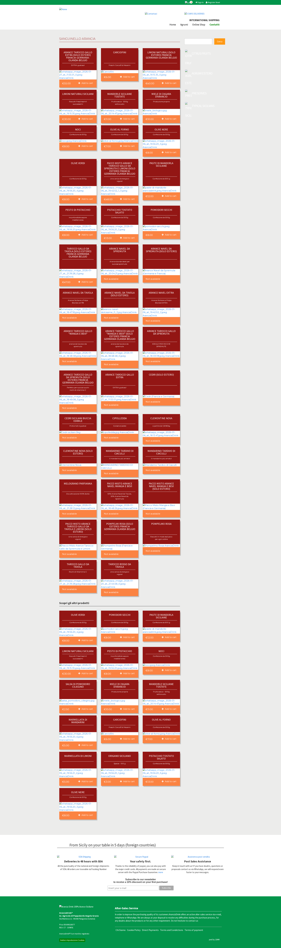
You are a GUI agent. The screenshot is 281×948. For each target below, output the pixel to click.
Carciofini (119, 52)
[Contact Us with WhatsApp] (162, 13)
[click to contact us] (197, 856)
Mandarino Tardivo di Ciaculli (119, 452)
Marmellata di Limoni (78, 756)
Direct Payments (150, 930)
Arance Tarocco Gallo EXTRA (119, 376)
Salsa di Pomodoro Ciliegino (78, 685)
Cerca (219, 41)
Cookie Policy (133, 930)
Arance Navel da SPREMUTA (119, 250)
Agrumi (184, 24)
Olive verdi (78, 163)
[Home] (98, 9)
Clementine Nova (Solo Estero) (78, 452)
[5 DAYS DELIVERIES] (202, 13)
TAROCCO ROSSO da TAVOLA (119, 565)
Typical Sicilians (203, 106)
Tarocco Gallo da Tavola (78, 565)
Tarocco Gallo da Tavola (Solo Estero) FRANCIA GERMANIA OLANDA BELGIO (77, 252)
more (160, 872)
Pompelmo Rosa (161, 523)
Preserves (199, 93)
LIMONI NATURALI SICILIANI (78, 94)
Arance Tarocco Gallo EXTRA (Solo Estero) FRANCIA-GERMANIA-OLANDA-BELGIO (78, 56)
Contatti (215, 24)
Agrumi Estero (202, 73)
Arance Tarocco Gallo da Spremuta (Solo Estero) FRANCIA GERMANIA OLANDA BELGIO (78, 378)
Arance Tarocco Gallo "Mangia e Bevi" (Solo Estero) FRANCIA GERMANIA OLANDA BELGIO (119, 335)
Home (172, 24)
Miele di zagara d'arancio (161, 95)
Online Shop (198, 24)
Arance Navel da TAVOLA (78, 292)
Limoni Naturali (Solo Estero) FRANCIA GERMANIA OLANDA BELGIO (161, 55)
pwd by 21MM (214, 939)
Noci (78, 129)
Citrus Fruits (201, 53)
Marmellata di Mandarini (78, 721)
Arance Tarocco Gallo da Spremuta (161, 332)
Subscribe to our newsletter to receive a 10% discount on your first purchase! (140, 880)
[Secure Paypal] (140, 856)
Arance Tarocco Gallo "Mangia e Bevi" (78, 332)
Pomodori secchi (161, 209)
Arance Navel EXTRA (161, 292)
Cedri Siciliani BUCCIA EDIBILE (78, 420)
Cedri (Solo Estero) (161, 374)
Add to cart (87, 83)
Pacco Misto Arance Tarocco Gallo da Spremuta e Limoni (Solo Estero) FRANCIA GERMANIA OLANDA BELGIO (119, 168)
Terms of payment (194, 930)
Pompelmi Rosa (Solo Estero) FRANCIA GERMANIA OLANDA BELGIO (119, 526)
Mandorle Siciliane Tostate (119, 95)
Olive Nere (161, 129)
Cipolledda (119, 418)
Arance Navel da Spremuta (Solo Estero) (161, 250)
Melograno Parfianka (78, 483)
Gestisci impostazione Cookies (72, 940)
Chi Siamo (121, 930)
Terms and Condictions (171, 930)
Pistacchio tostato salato (119, 211)
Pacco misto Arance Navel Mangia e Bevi (119, 485)
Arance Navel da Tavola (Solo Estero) (119, 294)
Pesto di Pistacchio (77, 209)
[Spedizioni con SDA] (83, 856)
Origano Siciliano (119, 756)
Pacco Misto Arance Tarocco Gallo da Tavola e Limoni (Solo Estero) (77, 527)
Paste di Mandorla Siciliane (161, 164)
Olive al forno (119, 129)
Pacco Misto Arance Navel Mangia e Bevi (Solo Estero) (161, 486)
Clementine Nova (161, 418)
